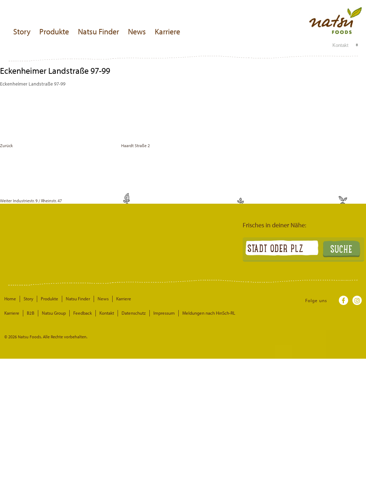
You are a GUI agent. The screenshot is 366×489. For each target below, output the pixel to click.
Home (10, 298)
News (137, 31)
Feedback (82, 313)
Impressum (164, 313)
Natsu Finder (98, 31)
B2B (30, 313)
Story (21, 31)
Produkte (54, 31)
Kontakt (340, 45)
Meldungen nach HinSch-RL (208, 313)
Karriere (167, 31)
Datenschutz (134, 313)
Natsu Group (54, 313)
